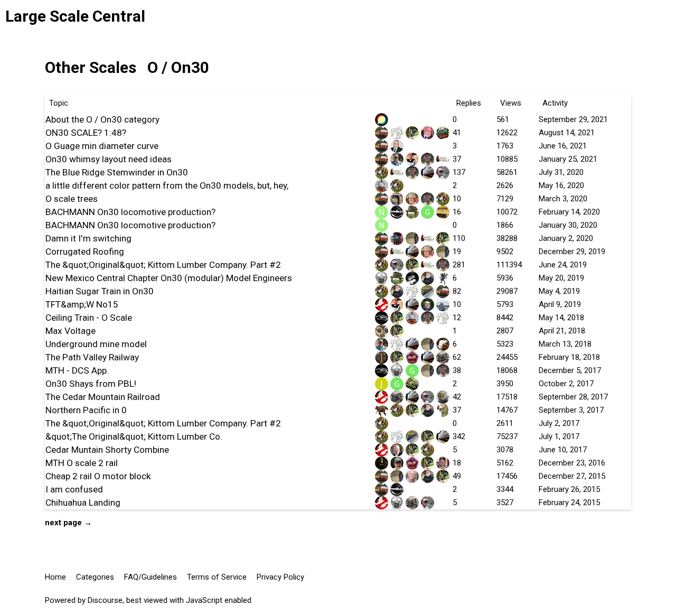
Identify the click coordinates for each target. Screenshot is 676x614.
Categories (95, 577)
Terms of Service (217, 577)
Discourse (105, 600)
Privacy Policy (280, 577)
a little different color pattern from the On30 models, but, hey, (166, 185)
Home (55, 577)
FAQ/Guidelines (150, 577)
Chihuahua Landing (82, 502)
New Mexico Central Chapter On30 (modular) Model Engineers (168, 278)
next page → (68, 522)
